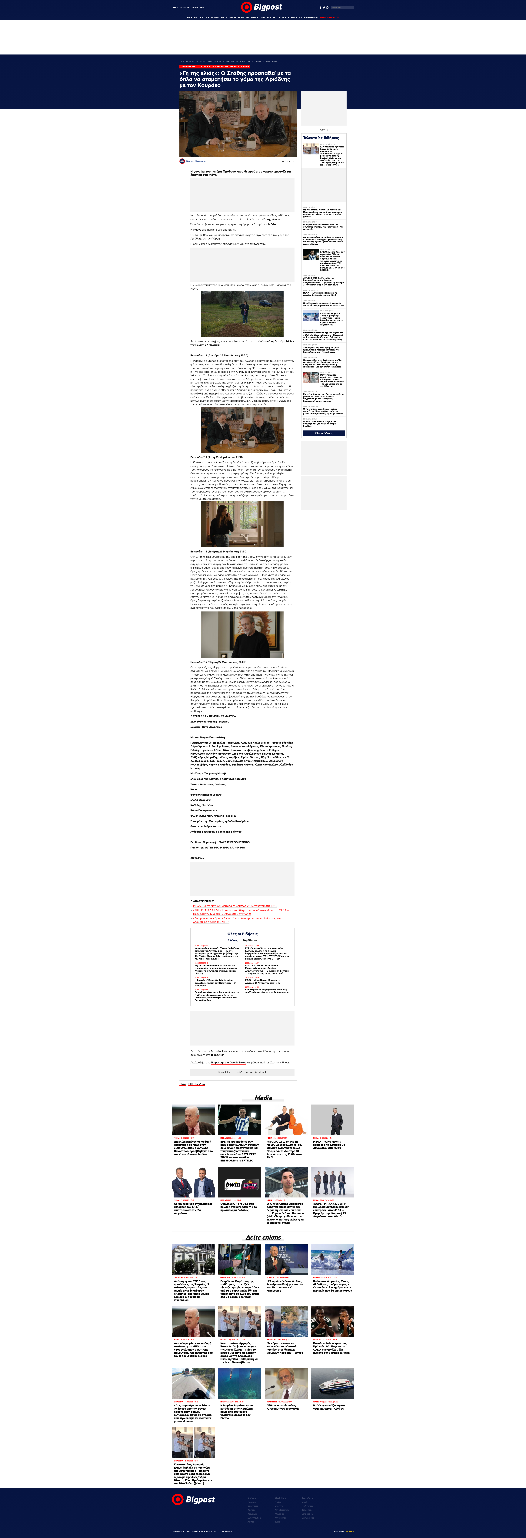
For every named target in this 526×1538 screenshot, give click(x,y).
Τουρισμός (307, 1510)
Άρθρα (251, 1521)
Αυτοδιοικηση (280, 17)
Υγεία (277, 1521)
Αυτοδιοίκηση (282, 1510)
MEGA (182, 1084)
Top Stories (250, 940)
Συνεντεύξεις (254, 1518)
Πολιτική (252, 1502)
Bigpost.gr (217, 1055)
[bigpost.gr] (261, 12)
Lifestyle (265, 17)
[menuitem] (192, 17)
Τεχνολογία (307, 1498)
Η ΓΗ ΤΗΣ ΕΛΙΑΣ (196, 1084)
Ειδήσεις (233, 940)
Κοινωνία (252, 1514)
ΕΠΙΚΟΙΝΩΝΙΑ (226, 1531)
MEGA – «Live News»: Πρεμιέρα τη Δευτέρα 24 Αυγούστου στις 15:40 (235, 906)
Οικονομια (218, 17)
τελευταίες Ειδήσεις (220, 1051)
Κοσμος (231, 17)
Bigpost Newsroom (196, 161)
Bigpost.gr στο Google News (228, 1062)
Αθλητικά (279, 1514)
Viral (304, 1502)
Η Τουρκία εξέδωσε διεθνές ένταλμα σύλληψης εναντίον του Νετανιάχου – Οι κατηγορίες (215, 983)
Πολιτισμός (307, 1506)
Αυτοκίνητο (280, 1518)
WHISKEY (350, 1531)
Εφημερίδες (308, 1518)
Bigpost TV (307, 1514)
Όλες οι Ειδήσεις (324, 433)
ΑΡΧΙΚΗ (182, 62)
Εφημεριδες (311, 17)
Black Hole (280, 1498)
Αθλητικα (296, 17)
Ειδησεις (192, 17)
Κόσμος (251, 1510)
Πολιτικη (204, 17)
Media (254, 17)
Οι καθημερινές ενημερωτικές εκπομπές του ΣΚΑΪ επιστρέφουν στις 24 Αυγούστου (266, 991)
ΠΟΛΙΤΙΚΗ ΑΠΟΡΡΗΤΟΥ (208, 1531)
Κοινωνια (243, 17)
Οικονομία (253, 1506)
